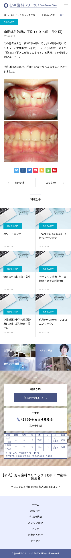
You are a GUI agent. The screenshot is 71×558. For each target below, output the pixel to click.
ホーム (35, 504)
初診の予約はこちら (35, 397)
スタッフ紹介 (35, 522)
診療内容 (35, 510)
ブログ (35, 528)
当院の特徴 (35, 516)
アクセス (35, 540)
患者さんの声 (9, 22)
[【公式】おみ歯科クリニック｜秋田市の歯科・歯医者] (30, 5)
